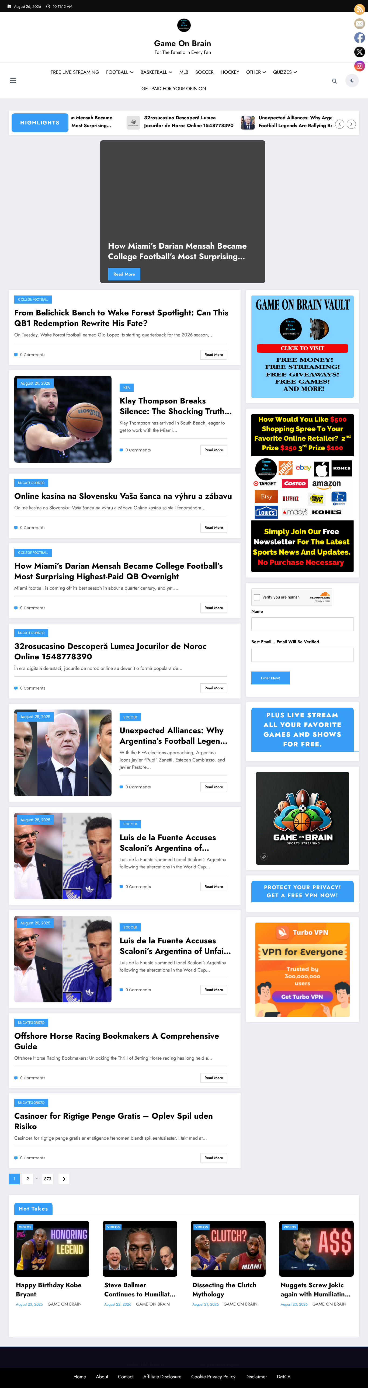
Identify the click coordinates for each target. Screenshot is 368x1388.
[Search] (334, 81)
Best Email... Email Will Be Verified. (286, 642)
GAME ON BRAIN (64, 1304)
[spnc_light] (352, 80)
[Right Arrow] (351, 124)
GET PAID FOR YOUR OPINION (173, 88)
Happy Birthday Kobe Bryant (49, 1290)
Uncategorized (31, 483)
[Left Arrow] (339, 124)
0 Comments (33, 354)
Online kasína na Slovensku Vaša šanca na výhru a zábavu (123, 496)
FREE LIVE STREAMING (75, 72)
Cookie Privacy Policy (213, 1376)
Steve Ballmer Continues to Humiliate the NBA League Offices (138, 1290)
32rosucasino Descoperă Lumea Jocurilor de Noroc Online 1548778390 (152, 121)
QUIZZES (282, 72)
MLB (183, 72)
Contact (125, 1376)
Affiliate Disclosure (162, 1376)
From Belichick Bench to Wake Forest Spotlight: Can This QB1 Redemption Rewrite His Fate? (121, 317)
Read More (124, 274)
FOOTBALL (117, 72)
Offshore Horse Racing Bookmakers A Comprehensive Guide (116, 1041)
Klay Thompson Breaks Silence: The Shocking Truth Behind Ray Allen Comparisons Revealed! (172, 405)
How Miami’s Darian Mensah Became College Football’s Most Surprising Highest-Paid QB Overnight (177, 251)
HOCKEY (230, 72)
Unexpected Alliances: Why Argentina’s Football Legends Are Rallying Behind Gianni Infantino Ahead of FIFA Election (267, 122)
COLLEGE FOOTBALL (33, 299)
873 (47, 1179)
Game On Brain (182, 43)
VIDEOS (25, 1227)
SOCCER (204, 72)
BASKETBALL (154, 72)
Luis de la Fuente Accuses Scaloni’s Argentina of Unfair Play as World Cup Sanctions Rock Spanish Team (174, 945)
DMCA (284, 1376)
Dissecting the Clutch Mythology (224, 1290)
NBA (126, 387)
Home (80, 1376)
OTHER (253, 72)
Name (257, 611)
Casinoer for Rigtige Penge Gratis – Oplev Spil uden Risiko (113, 1121)
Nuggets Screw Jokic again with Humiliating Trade (315, 1290)
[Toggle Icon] (13, 81)
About (102, 1376)
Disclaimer (256, 1376)
